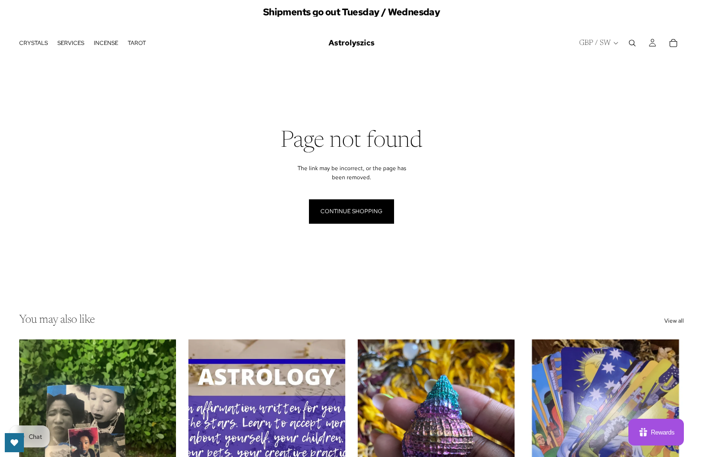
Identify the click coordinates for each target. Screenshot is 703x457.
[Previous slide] (372, 437)
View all (674, 321)
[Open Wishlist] (14, 442)
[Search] (632, 43)
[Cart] (673, 43)
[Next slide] (161, 437)
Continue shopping (351, 211)
